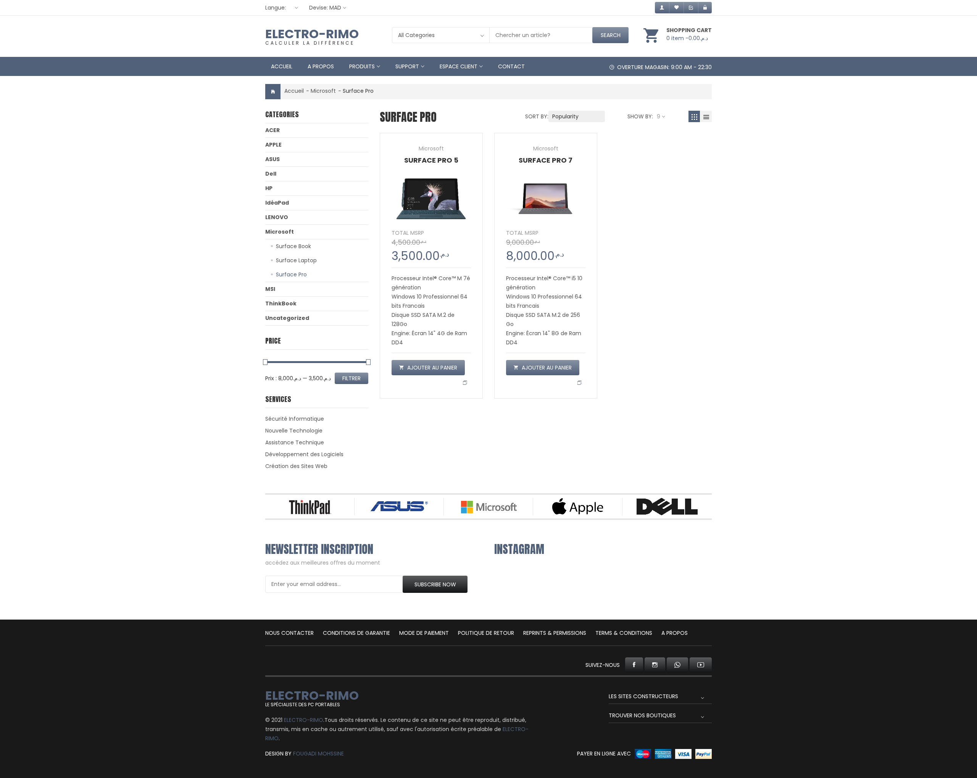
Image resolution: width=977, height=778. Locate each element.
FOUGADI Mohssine (318, 753)
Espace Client (458, 66)
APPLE (273, 144)
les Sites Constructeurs (643, 696)
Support (407, 66)
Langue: (275, 7)
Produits (362, 66)
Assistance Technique (294, 442)
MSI (270, 289)
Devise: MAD (325, 7)
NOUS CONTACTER (289, 633)
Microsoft (323, 91)
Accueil (281, 66)
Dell (270, 174)
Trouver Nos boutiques (642, 715)
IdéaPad (277, 203)
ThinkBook (281, 303)
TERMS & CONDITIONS (623, 633)
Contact (511, 66)
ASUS (272, 159)
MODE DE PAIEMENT (424, 633)
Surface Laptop (296, 260)
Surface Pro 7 (545, 160)
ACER (272, 130)
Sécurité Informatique (294, 419)
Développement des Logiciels (304, 454)
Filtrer (351, 378)
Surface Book (293, 246)
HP (268, 188)
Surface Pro (291, 274)
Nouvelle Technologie (293, 430)
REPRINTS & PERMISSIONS (554, 633)
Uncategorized (287, 318)
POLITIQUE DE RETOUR (486, 633)
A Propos (321, 66)
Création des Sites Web (296, 466)
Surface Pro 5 (431, 160)
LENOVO (276, 217)
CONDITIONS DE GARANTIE (356, 633)
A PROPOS (674, 633)
